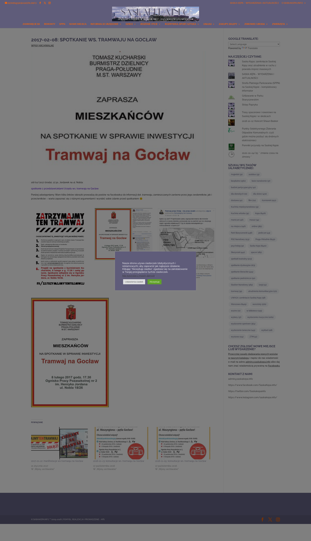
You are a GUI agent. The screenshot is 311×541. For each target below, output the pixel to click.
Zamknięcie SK (31, 24)
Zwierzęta (278, 24)
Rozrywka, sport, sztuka (180, 24)
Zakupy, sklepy (228, 24)
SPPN (62, 24)
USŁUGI (207, 24)
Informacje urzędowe (104, 24)
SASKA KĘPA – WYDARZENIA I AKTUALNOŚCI (254, 3)
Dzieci (129, 24)
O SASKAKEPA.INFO (292, 3)
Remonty (49, 24)
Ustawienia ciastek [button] (134, 282)
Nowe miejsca (77, 24)
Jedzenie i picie (149, 24)
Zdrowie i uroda (254, 24)
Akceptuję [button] (155, 282)
